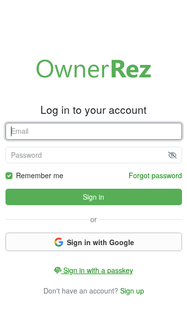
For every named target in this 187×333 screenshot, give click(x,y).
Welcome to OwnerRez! (93, 68)
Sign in (93, 197)
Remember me (39, 175)
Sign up (132, 291)
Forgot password (155, 175)
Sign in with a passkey (97, 270)
